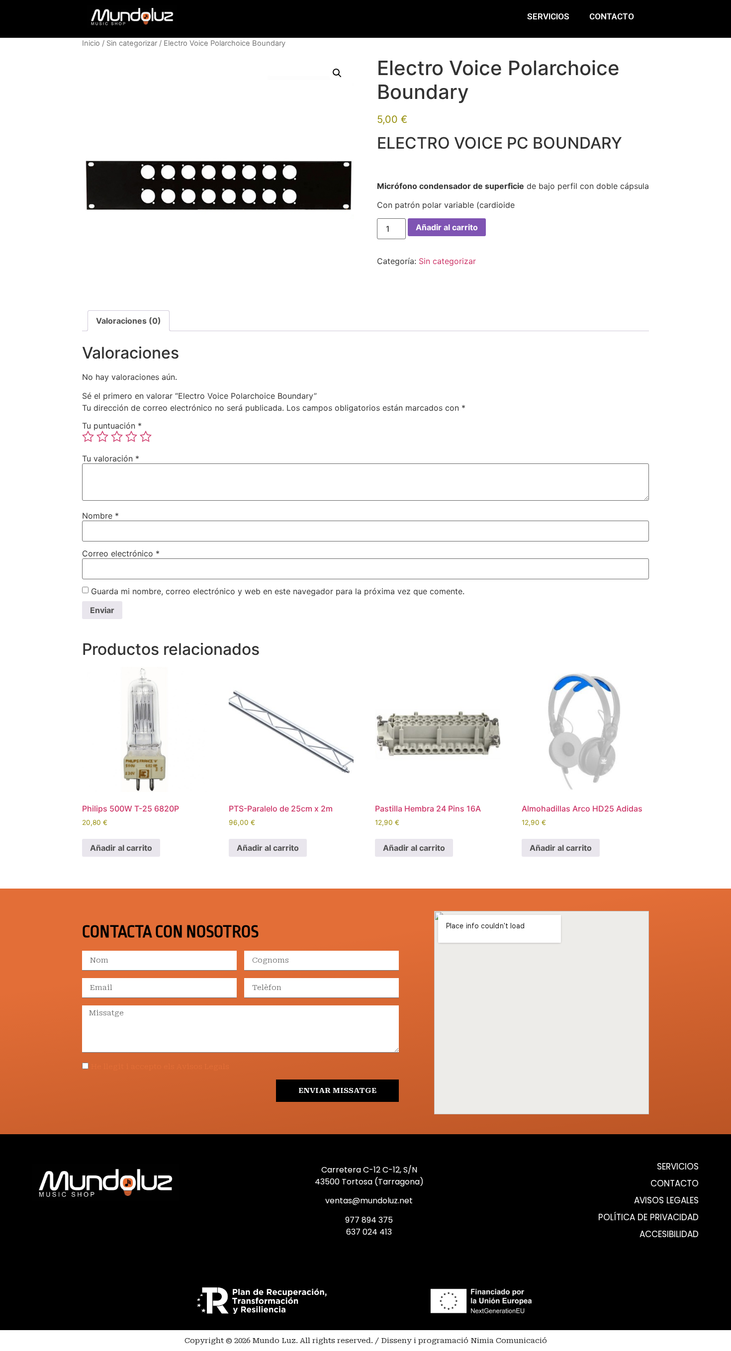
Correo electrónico (121, 553)
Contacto (611, 16)
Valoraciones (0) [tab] (128, 321)
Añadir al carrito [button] (121, 848)
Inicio (91, 43)
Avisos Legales (666, 1200)
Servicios (548, 16)
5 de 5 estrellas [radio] (146, 437)
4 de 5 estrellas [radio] (131, 437)
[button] (337, 73)
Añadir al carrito (447, 227)
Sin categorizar (131, 43)
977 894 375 (369, 1220)
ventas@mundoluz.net (369, 1200)
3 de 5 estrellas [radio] (117, 437)
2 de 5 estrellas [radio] (102, 437)
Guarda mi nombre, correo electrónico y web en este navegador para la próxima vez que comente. (277, 591)
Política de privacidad (648, 1217)
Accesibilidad (669, 1234)
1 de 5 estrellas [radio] (88, 437)
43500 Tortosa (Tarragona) (369, 1181)
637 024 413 (369, 1232)
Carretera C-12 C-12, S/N (369, 1169)
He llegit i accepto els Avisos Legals (160, 1066)
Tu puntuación (112, 426)
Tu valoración (110, 458)
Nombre (100, 516)
